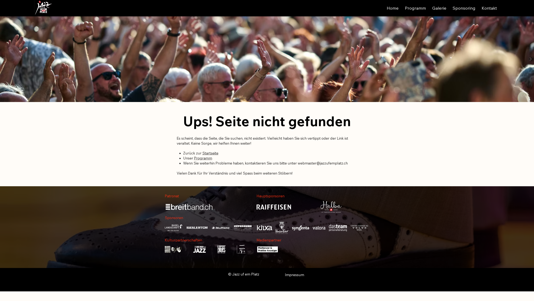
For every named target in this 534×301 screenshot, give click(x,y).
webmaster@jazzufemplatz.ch (323, 163)
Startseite (210, 153)
